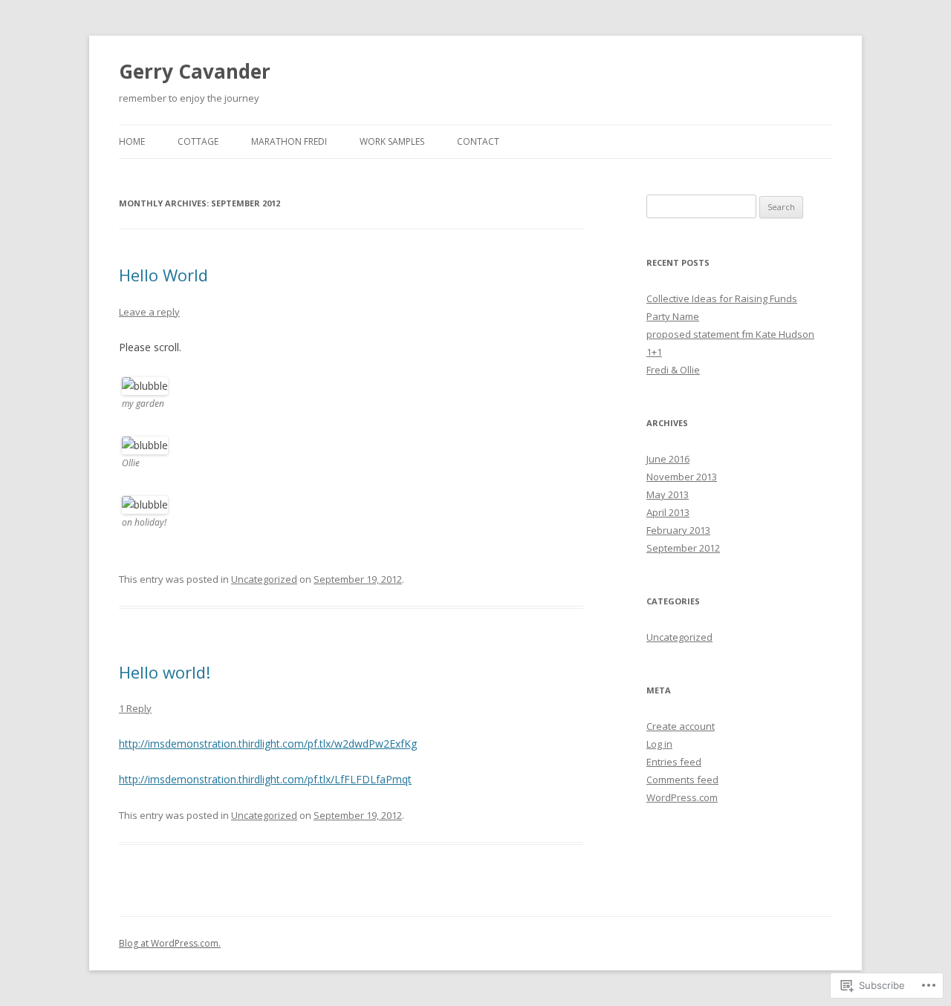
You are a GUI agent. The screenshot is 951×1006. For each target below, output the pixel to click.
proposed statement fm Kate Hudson (730, 334)
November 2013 (681, 476)
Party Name (672, 316)
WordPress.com (682, 797)
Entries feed (673, 761)
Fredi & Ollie (673, 369)
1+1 (654, 352)
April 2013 (667, 512)
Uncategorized (264, 579)
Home (132, 141)
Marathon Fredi (289, 141)
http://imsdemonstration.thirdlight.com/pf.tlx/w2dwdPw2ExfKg (268, 743)
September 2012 (683, 548)
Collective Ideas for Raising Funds (721, 298)
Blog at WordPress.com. (170, 943)
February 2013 (678, 530)
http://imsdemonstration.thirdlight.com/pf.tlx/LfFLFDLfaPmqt (265, 779)
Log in (659, 744)
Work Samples (392, 141)
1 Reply (135, 708)
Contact (478, 141)
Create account (680, 726)
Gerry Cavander (194, 71)
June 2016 (667, 459)
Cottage (198, 141)
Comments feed (682, 779)
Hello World (163, 275)
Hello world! (164, 672)
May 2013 (667, 494)
